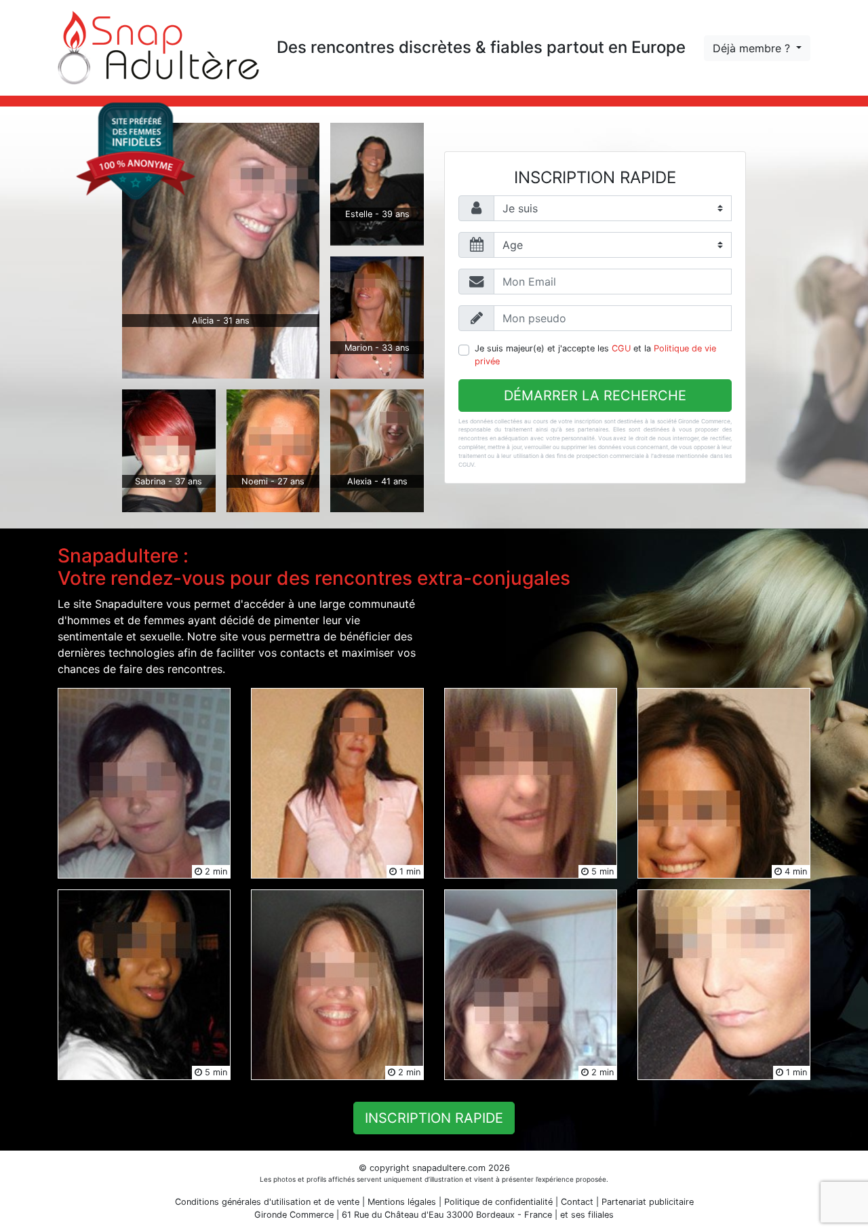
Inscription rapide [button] (434, 1118)
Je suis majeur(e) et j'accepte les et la (595, 354)
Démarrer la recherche (595, 395)
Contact (577, 1202)
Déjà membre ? (753, 48)
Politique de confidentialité (498, 1202)
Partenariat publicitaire (647, 1202)
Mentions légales (402, 1202)
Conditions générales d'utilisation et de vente (267, 1202)
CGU (621, 348)
